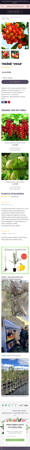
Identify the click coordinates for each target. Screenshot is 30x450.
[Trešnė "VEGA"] (5, 55)
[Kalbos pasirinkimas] (28, 6)
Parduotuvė (4, 17)
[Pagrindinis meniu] (2, 6)
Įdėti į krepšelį (15, 82)
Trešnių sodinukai (15, 17)
